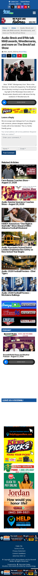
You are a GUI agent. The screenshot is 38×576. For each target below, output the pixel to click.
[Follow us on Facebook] (9, 6)
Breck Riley (23, 52)
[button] (34, 12)
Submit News (25, 2)
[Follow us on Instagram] (15, 6)
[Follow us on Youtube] (18, 6)
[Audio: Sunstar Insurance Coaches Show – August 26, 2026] (19, 193)
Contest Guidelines (19, 553)
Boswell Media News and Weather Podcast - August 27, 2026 (16, 356)
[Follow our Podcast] (22, 6)
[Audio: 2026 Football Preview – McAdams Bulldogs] (19, 284)
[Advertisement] (19, 20)
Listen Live (14, 2)
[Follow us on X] (12, 6)
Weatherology (31, 566)
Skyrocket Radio (24, 564)
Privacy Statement (19, 551)
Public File (19, 546)
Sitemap (26, 4)
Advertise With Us (15, 4)
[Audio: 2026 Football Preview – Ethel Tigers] (19, 262)
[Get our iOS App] (28, 6)
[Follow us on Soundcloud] (25, 6)
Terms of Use (19, 548)
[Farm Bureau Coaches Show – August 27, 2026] (19, 172)
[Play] (4, 102)
